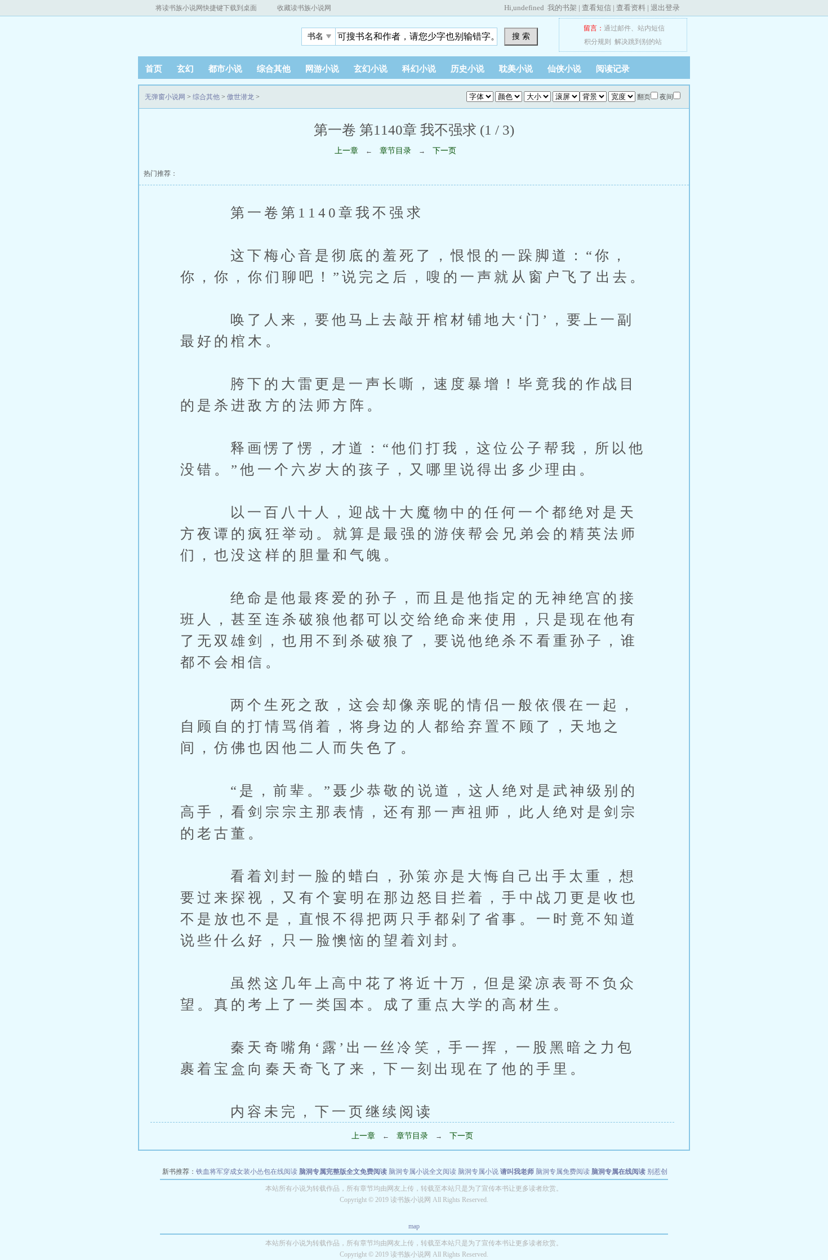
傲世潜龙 (240, 97)
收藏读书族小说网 (304, 8)
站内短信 (651, 28)
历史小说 (467, 68)
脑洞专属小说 (478, 1172)
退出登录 (665, 7)
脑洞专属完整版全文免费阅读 (343, 1172)
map (414, 1226)
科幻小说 (419, 68)
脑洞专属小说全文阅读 (422, 1172)
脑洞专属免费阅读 (563, 1172)
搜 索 (521, 36)
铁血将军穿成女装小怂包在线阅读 (246, 1172)
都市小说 (225, 68)
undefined (528, 7)
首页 (153, 68)
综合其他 (274, 68)
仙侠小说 (564, 68)
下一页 (444, 150)
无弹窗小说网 (208, 33)
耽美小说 (516, 68)
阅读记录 (613, 68)
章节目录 (395, 150)
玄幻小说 (371, 68)
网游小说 (322, 68)
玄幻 (185, 68)
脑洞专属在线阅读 (618, 1172)
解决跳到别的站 (638, 42)
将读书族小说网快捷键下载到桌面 (206, 8)
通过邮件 (617, 28)
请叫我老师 (517, 1172)
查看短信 (596, 7)
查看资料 (631, 7)
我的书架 (562, 7)
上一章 (346, 150)
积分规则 (597, 42)
